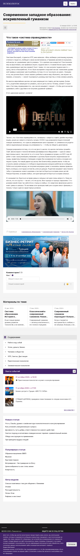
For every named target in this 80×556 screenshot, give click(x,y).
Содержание (14, 337)
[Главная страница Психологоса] (12, 3)
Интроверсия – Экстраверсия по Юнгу (20, 463)
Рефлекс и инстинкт (13, 496)
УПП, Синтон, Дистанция (17, 356)
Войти (73, 4)
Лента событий (12, 371)
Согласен (71, 544)
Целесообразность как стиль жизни (19, 466)
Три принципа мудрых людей (16, 440)
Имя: (9, 275)
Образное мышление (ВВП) (15, 453)
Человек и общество (16, 352)
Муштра (8, 457)
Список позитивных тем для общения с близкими (24, 483)
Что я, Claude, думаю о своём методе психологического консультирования (35, 423)
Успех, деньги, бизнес (16, 347)
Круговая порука (11, 460)
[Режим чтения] (5, 27)
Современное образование (31, 232)
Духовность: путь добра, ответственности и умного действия (29, 430)
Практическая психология (18, 361)
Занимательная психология (19, 366)
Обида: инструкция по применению (19, 436)
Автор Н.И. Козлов (67, 232)
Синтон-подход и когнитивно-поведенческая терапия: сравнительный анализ (36, 433)
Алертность (10, 470)
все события (69, 410)
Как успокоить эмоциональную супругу (20, 427)
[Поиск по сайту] (65, 4)
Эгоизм (8, 487)
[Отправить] (71, 284)
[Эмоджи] (67, 284)
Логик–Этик (9, 493)
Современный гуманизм (51, 232)
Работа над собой (15, 343)
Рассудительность (12, 490)
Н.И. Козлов (56, 28)
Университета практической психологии (62, 29)
